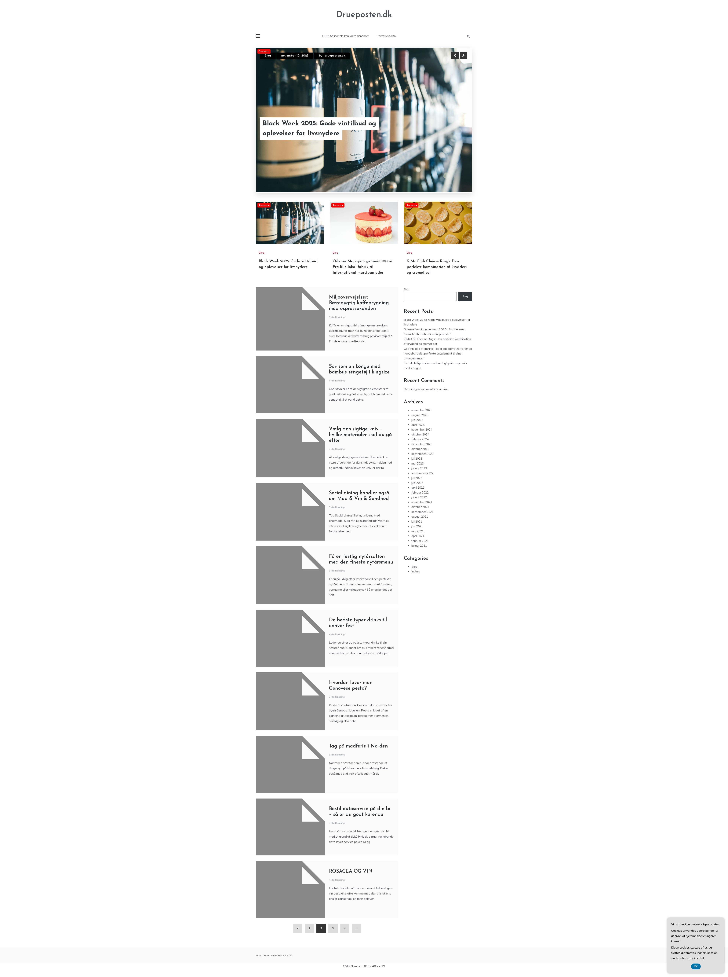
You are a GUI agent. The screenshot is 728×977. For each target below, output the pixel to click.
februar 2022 (420, 498)
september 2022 (422, 478)
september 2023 (422, 459)
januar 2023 (419, 474)
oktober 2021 (420, 512)
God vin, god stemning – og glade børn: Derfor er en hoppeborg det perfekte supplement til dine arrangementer (438, 359)
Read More (457, 123)
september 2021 (422, 517)
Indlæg (415, 577)
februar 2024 (420, 444)
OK (696, 966)
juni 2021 (417, 532)
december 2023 (421, 449)
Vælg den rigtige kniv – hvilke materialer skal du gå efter (360, 440)
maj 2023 (417, 469)
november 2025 (421, 415)
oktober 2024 (420, 440)
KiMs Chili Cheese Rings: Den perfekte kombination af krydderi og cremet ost (437, 272)
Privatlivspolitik (386, 36)
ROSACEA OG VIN (351, 877)
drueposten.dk (330, 55)
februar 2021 (420, 546)
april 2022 (417, 493)
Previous (455, 55)
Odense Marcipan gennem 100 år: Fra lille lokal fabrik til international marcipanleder (322, 123)
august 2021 (419, 522)
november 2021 (421, 507)
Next (463, 55)
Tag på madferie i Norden (358, 751)
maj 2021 (417, 536)
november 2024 (421, 435)
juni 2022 (417, 488)
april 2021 (417, 541)
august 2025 (419, 420)
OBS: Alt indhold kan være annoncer (345, 36)
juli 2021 (416, 527)
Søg (406, 295)
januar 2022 (419, 503)
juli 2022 (416, 483)
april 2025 (417, 430)
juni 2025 (417, 425)
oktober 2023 (420, 454)
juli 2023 (416, 464)
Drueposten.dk (364, 15)
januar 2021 (419, 551)
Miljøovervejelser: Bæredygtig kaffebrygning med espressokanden (359, 308)
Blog (267, 55)
